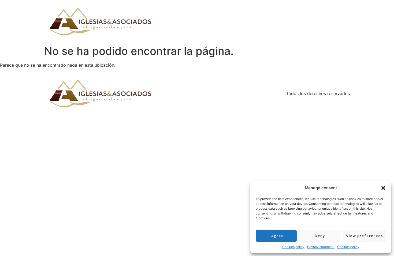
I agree (276, 235)
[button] (383, 188)
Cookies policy (293, 247)
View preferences (364, 235)
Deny (320, 235)
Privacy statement (320, 247)
